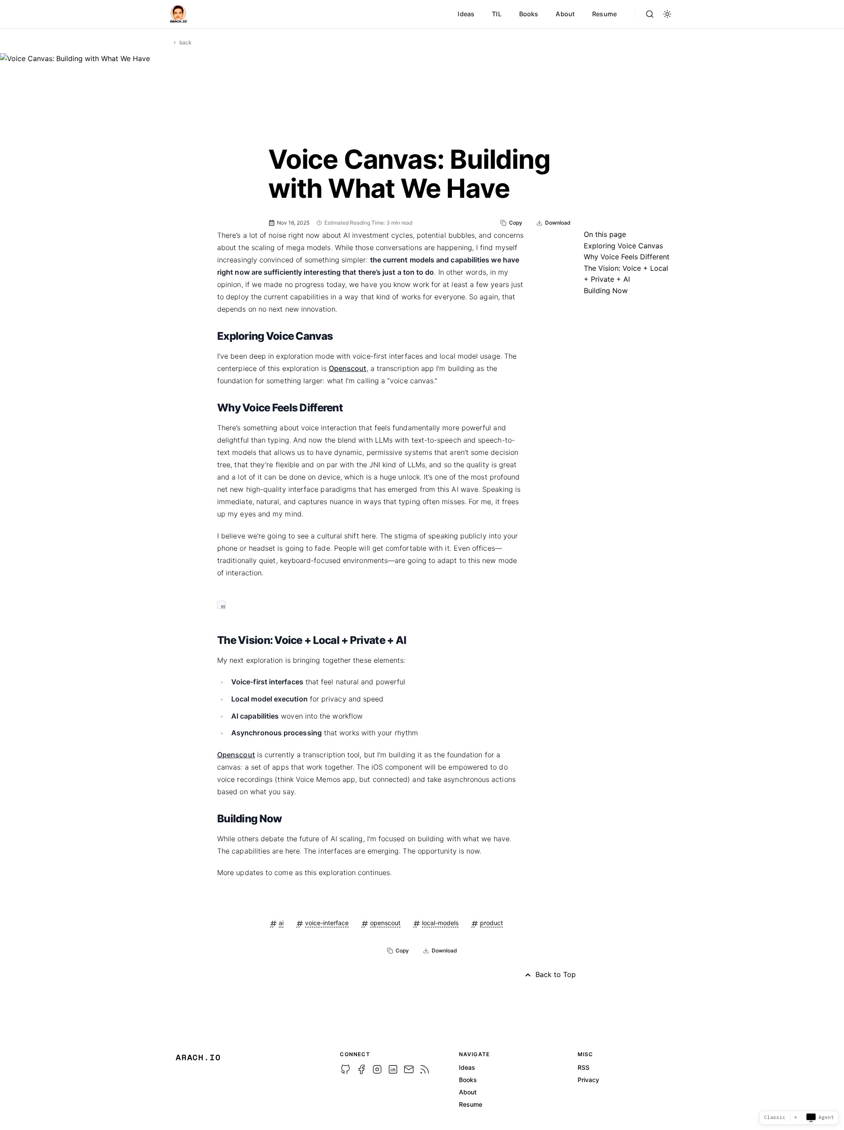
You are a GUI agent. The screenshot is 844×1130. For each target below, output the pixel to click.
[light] (667, 14)
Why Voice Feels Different (626, 256)
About (565, 14)
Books (528, 14)
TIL (496, 14)
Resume (604, 14)
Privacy (588, 1079)
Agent (826, 1117)
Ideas (466, 14)
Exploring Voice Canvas (623, 245)
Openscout (348, 368)
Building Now (606, 290)
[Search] (650, 14)
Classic (775, 1117)
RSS (583, 1067)
